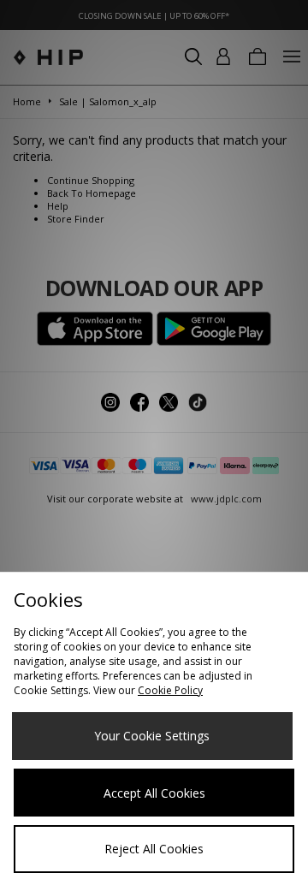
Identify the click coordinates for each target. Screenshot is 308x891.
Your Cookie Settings (152, 736)
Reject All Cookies (154, 849)
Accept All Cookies (154, 793)
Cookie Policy (170, 690)
